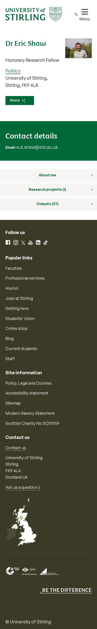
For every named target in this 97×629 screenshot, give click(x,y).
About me (47, 175)
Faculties (13, 268)
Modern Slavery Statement (30, 413)
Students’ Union (20, 318)
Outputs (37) (47, 204)
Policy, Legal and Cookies (28, 383)
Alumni (11, 288)
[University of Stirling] (33, 13)
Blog (9, 338)
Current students (21, 348)
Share (15, 100)
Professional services (25, 278)
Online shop (16, 328)
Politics (13, 71)
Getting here (17, 308)
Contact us (15, 447)
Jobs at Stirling (19, 298)
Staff (10, 358)
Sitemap (13, 403)
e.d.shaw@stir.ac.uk (37, 147)
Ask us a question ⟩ (22, 487)
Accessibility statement (26, 392)
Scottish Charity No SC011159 (32, 423)
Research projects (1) (47, 189)
